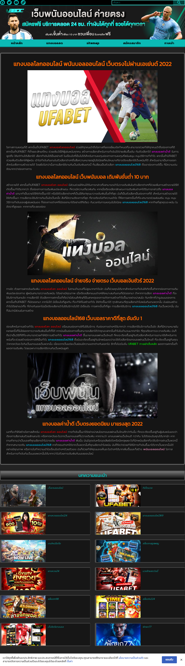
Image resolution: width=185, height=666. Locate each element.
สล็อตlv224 (149, 599)
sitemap (93, 43)
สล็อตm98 (53, 599)
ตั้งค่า (70, 661)
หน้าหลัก (17, 43)
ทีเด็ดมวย (147, 488)
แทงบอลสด (54, 43)
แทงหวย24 (53, 571)
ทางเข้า (169, 43)
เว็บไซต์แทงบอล (56, 627)
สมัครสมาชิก (132, 43)
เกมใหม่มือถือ (54, 543)
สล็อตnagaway (151, 543)
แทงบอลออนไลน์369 (153, 515)
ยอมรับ (169, 659)
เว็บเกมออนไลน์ (55, 488)
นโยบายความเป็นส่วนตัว (131, 658)
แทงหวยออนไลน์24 (57, 515)
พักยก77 (147, 627)
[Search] (179, 2)
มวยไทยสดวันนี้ (150, 571)
